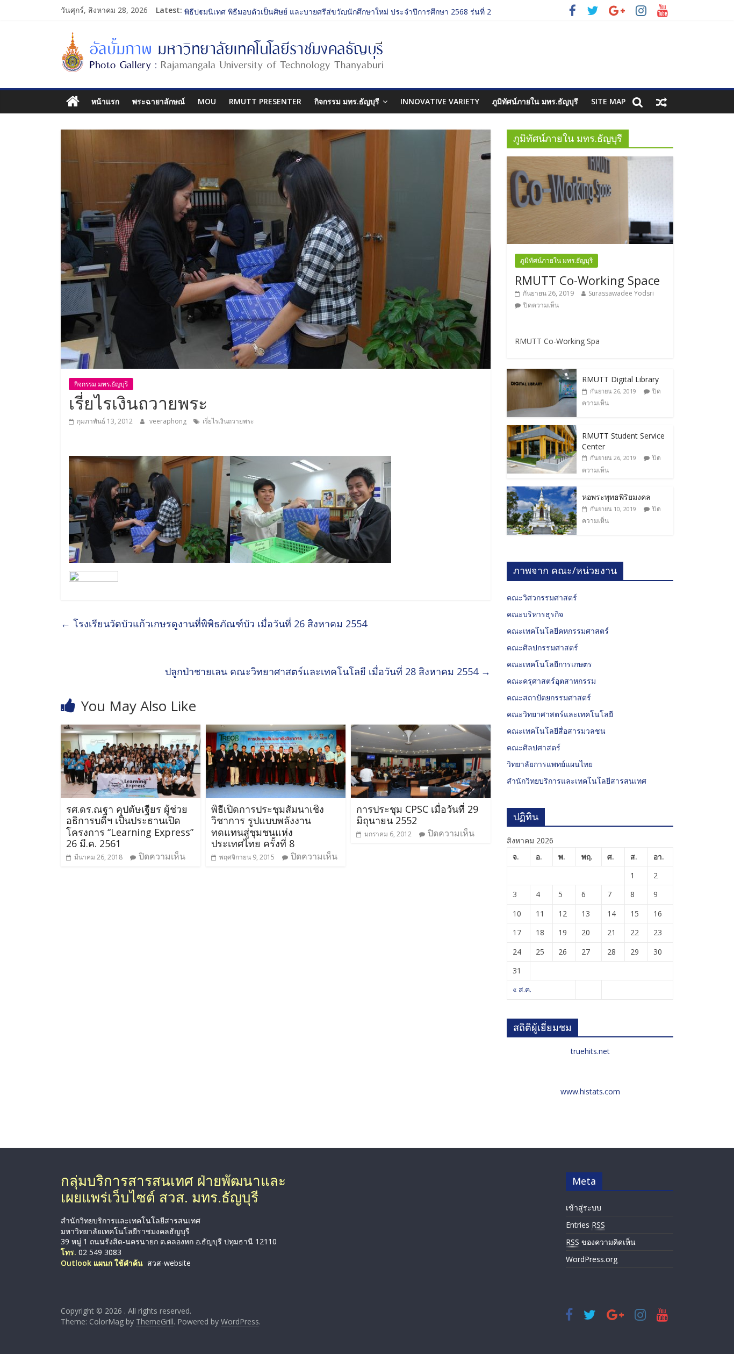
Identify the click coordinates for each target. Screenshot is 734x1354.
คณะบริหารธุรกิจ (535, 614)
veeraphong (168, 421)
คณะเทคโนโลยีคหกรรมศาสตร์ (558, 631)
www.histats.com (590, 1091)
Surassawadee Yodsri (621, 293)
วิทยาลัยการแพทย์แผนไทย (550, 764)
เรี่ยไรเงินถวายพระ (228, 421)
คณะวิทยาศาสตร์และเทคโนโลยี (560, 714)
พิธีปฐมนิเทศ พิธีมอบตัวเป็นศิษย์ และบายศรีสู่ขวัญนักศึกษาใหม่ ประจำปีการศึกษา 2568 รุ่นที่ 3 (337, 10)
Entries (585, 1225)
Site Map (608, 101)
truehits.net (590, 1051)
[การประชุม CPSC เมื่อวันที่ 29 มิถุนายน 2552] (421, 731)
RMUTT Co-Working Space (587, 280)
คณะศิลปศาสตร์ (533, 747)
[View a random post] (661, 101)
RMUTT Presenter (265, 101)
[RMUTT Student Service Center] (542, 431)
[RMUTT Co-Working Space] (590, 162)
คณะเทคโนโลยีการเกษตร (549, 664)
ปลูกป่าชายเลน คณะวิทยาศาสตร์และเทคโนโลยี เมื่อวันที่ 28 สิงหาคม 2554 (328, 671)
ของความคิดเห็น (601, 1242)
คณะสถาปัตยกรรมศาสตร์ (549, 697)
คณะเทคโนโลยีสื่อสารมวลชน (556, 731)
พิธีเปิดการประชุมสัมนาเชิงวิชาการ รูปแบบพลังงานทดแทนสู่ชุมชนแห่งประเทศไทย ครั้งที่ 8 (267, 826)
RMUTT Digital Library (620, 379)
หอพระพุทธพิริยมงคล (616, 497)
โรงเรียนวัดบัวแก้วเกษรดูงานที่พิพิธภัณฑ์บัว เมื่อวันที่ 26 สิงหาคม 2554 (214, 623)
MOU (207, 101)
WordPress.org (591, 1259)
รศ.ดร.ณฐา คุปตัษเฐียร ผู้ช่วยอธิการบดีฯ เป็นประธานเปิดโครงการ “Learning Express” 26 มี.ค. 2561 (129, 826)
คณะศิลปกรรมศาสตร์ (542, 647)
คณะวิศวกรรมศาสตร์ (542, 597)
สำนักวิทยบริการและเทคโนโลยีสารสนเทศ (576, 781)
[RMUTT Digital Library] (542, 374)
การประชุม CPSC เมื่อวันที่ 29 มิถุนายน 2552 (417, 815)
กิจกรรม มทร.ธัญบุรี (346, 101)
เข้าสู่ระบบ (583, 1207)
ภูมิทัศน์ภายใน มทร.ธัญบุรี (535, 101)
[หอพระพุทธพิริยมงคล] (542, 492)
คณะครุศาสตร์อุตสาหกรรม (551, 681)
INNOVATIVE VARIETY (439, 101)
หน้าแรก (105, 101)
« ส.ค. (522, 989)
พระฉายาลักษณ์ (158, 101)
